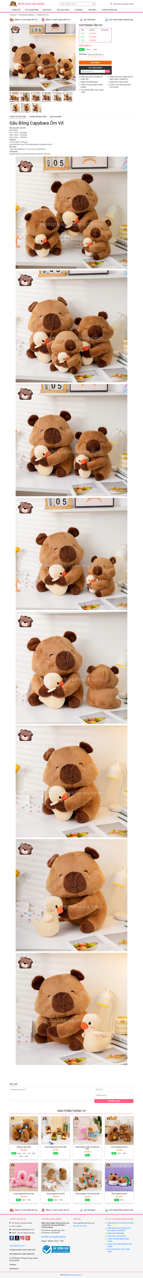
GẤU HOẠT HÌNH (63, 10)
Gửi (107, 71)
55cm (122, 1200)
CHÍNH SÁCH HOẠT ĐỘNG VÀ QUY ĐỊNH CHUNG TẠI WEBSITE (119, 1229)
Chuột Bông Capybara (26, 15)
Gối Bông (92, 10)
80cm (19, 1153)
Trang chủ (13, 15)
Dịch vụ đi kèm (55, 117)
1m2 (24, 1153)
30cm (95, 49)
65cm (14, 1153)
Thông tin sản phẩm (17, 117)
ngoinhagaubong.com (17, 1246)
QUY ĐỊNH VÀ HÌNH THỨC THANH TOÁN (118, 1250)
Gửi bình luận (114, 1101)
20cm (55, 1153)
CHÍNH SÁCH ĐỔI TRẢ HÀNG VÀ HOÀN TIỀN (120, 1224)
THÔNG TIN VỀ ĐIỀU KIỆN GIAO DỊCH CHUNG (119, 1245)
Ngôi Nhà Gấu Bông (80, 1226)
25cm (50, 1200)
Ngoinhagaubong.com (73, 1275)
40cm (88, 49)
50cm (82, 49)
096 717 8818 (16, 1226)
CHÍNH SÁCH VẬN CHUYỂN (119, 82)
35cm (55, 1200)
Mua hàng (95, 62)
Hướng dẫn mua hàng (38, 117)
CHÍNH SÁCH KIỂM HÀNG (89, 82)
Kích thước (83, 54)
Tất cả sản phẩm (31, 10)
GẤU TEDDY (47, 10)
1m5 (28, 1153)
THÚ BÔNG (78, 10)
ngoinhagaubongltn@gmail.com (23, 1229)
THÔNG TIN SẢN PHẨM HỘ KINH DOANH (118, 1240)
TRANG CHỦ (16, 10)
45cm (61, 1200)
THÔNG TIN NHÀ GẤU (109, 10)
